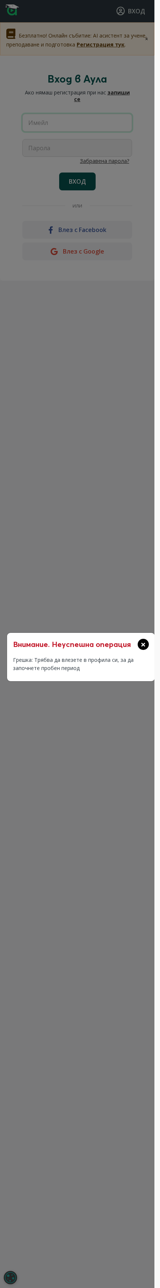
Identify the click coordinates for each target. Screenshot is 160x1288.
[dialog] (10, 1277)
